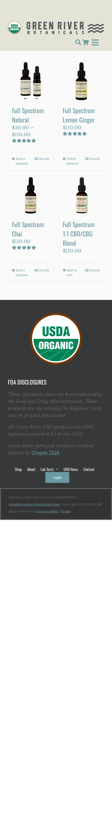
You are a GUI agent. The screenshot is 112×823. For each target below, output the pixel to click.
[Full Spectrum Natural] (30, 80)
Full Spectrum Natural (28, 115)
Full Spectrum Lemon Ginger (79, 115)
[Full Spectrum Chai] (30, 195)
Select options (22, 161)
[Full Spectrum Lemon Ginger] (81, 80)
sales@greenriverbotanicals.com (34, 504)
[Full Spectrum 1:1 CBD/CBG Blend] (81, 195)
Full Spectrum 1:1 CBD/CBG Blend (79, 234)
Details (43, 159)
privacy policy (47, 511)
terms (66, 511)
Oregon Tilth (45, 453)
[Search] (78, 42)
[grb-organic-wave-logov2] (56, 23)
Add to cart (71, 272)
